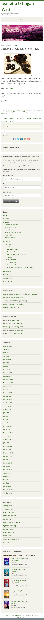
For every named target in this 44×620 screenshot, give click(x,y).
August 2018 (7, 386)
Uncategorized (7, 536)
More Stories (9, 244)
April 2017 (6, 423)
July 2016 (6, 443)
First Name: (7, 184)
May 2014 (6, 480)
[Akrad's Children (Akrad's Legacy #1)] (7, 572)
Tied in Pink (8, 235)
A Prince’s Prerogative (13, 249)
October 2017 (7, 403)
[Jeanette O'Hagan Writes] (22, 40)
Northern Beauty (12, 262)
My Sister (9, 257)
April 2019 (6, 369)
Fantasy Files (7, 271)
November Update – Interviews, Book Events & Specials (20, 294)
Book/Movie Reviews (9, 516)
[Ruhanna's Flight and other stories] (7, 605)
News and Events (20, 110)
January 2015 (7, 466)
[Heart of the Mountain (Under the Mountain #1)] (7, 561)
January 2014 (7, 486)
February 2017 (7, 426)
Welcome (6, 219)
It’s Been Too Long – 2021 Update (13, 304)
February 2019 (7, 373)
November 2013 (8, 490)
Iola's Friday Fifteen (11, 112)
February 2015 (7, 463)
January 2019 (7, 376)
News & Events (7, 275)
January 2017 (7, 430)
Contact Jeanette (8, 281)
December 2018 (8, 379)
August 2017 (7, 409)
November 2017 (8, 399)
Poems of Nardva (10, 260)
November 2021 (8, 346)
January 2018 (7, 396)
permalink (4, 113)
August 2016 (7, 440)
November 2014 (8, 470)
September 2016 (8, 436)
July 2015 (6, 460)
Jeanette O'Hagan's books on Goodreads (19, 555)
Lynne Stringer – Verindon (11, 307)
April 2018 (6, 389)
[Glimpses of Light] (7, 594)
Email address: (8, 175)
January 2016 (7, 450)
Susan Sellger (7, 327)
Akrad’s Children (10, 238)
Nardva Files (7, 242)
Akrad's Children (8, 509)
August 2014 (7, 473)
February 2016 (7, 446)
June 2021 (6, 353)
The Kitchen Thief (12, 252)
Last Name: (7, 192)
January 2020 (7, 359)
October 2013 (7, 493)
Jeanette (16, 45)
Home (5, 215)
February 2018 (7, 393)
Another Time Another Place (13, 232)
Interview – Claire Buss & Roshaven (13, 297)
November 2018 (8, 383)
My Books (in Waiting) (9, 526)
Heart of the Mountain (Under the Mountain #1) (20, 559)
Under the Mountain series (11, 539)
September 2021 (8, 349)
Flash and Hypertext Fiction (11, 522)
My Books (6, 222)
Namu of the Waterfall (13, 265)
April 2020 (6, 356)
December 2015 (8, 453)
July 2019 (6, 363)
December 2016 (8, 433)
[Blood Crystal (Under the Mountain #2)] (7, 583)
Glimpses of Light (10, 227)
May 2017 (6, 419)
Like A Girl (8, 230)
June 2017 (6, 416)
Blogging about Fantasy (35, 119)
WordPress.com (21, 617)
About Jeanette (7, 278)
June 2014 (6, 476)
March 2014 (6, 483)
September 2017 (8, 406)
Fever (8, 247)
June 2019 (6, 366)
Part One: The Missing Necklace (16, 254)
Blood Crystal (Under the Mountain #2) (19, 581)
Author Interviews (8, 512)
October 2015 (7, 456)
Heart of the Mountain (11, 225)
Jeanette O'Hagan (23, 112)
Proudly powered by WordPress (15, 615)
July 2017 (6, 413)
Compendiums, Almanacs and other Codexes (19, 267)
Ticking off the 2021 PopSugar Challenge (15, 301)
